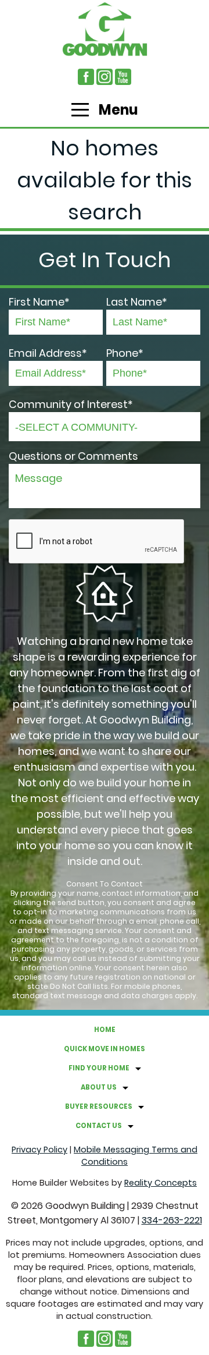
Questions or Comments (73, 456)
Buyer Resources (98, 1106)
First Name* (39, 302)
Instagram (104, 77)
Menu (117, 109)
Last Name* (136, 302)
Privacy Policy (39, 1149)
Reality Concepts (160, 1183)
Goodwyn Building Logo (104, 29)
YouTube (123, 77)
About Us (99, 1087)
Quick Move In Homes (104, 1049)
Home (105, 1029)
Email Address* (48, 353)
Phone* (124, 353)
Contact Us (98, 1125)
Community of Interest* (71, 404)
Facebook (86, 77)
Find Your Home (99, 1068)
